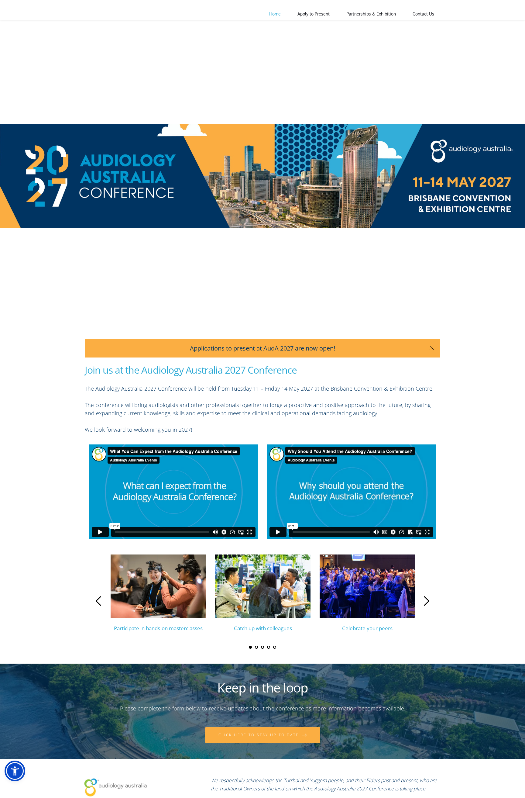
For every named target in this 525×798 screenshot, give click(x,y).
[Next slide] (426, 601)
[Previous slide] (99, 601)
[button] (15, 771)
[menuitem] (275, 14)
